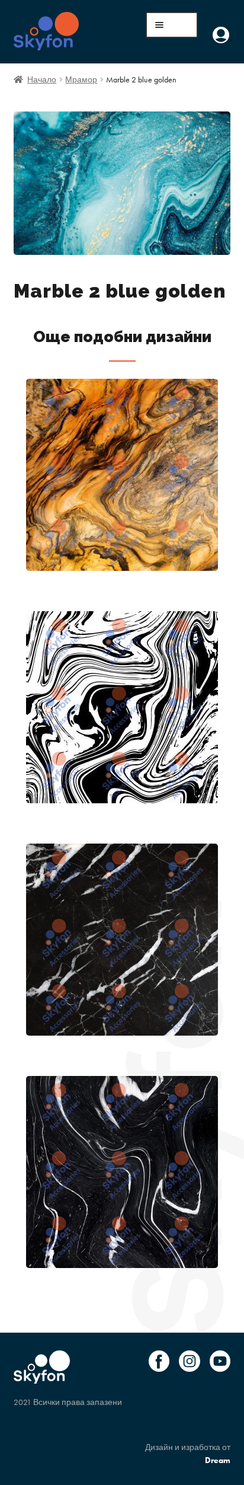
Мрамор (81, 79)
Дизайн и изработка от (187, 1454)
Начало (41, 79)
